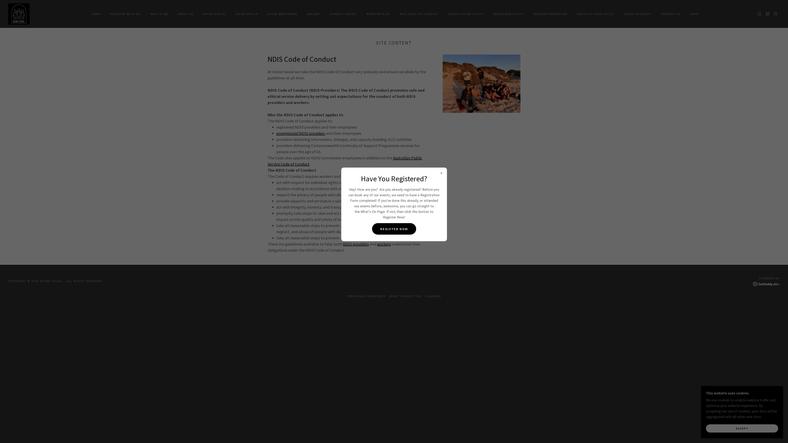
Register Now (394, 229)
